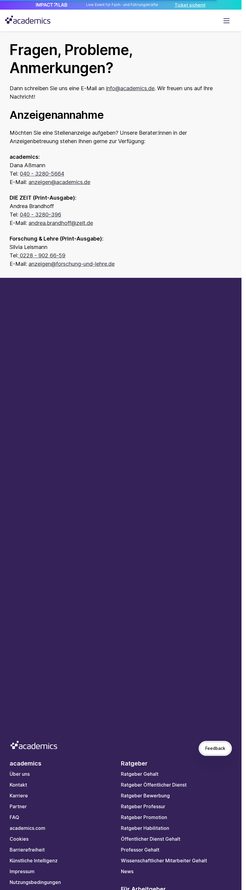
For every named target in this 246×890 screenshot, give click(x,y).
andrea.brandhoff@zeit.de (60, 223)
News (127, 871)
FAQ (14, 817)
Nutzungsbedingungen (35, 882)
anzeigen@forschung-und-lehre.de (71, 264)
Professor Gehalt (140, 850)
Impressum (22, 871)
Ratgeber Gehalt (139, 774)
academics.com (27, 828)
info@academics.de (130, 88)
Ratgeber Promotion (144, 817)
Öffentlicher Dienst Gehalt (150, 839)
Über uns (20, 774)
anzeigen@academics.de (59, 182)
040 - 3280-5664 (42, 173)
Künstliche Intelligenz (34, 861)
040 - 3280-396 (40, 214)
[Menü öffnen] (226, 20)
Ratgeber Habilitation (145, 828)
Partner (18, 806)
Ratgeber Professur (143, 806)
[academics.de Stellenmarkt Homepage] (27, 20)
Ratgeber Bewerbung (145, 796)
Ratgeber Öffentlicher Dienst (154, 785)
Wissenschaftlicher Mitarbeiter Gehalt (164, 861)
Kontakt (18, 785)
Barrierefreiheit (27, 850)
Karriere (19, 796)
